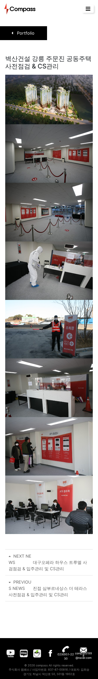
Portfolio (25, 33)
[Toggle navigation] (88, 9)
